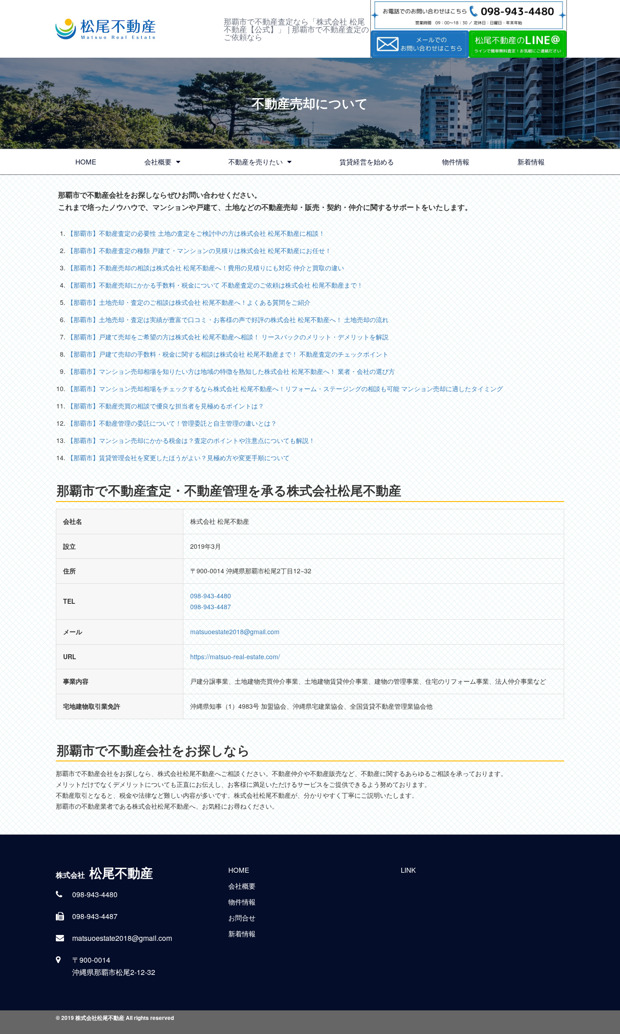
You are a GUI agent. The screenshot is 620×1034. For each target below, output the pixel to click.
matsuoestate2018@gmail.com (235, 631)
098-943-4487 (210, 606)
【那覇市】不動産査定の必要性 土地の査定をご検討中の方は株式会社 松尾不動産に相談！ (196, 233)
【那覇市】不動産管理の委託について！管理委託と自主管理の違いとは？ (172, 423)
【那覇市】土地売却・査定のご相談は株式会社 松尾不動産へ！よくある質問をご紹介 (188, 302)
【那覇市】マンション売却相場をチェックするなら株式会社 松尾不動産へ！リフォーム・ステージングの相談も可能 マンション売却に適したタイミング (285, 388)
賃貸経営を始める (367, 161)
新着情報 (531, 161)
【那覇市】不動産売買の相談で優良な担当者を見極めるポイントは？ (165, 405)
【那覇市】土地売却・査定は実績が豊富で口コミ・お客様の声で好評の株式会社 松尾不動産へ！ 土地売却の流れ (228, 319)
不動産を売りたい (255, 161)
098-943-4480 (210, 595)
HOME (85, 161)
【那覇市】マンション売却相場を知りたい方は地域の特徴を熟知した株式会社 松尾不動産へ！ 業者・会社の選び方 (231, 371)
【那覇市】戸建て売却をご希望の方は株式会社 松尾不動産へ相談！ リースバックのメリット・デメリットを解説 (228, 336)
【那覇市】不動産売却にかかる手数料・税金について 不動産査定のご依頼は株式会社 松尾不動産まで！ (215, 284)
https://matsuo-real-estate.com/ (235, 656)
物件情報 (455, 161)
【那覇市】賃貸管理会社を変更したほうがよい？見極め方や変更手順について (178, 457)
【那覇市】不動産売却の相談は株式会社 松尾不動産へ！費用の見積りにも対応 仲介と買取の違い (205, 267)
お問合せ (242, 917)
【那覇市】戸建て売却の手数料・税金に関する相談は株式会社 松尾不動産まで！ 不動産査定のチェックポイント (228, 353)
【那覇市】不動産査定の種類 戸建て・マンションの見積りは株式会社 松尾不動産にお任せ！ (199, 250)
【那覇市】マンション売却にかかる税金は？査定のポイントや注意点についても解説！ (191, 440)
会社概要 (158, 161)
